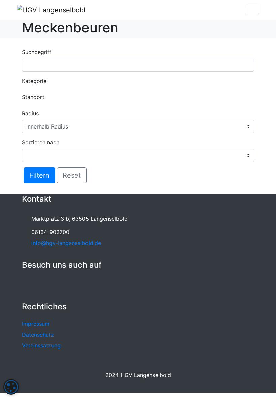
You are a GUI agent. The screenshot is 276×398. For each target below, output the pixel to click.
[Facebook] (28, 284)
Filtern (39, 175)
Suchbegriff (36, 52)
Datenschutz (38, 334)
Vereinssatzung (41, 345)
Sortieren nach (40, 142)
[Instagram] (42, 284)
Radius (30, 113)
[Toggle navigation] (252, 10)
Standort (33, 97)
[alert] (11, 387)
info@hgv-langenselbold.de (66, 242)
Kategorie (34, 81)
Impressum (35, 323)
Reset (72, 175)
